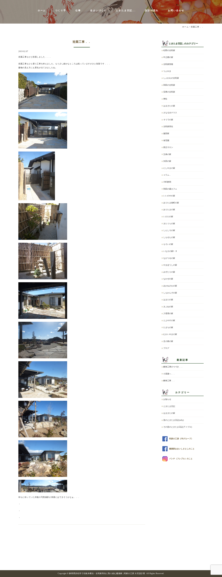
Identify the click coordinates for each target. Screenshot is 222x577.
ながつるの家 (169, 258)
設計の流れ (152, 10)
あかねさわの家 (170, 286)
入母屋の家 (168, 313)
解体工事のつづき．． (173, 367)
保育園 (166, 140)
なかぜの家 (168, 279)
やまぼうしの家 (170, 265)
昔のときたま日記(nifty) (173, 420)
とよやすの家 (169, 320)
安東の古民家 (169, 92)
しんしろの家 (169, 230)
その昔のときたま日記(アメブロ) (177, 427)
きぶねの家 (168, 306)
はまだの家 (168, 299)
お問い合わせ (176, 10)
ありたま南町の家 (171, 203)
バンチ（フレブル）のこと (181, 459)
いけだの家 (168, 216)
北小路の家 (168, 341)
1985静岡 (167, 182)
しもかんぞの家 (170, 293)
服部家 (166, 133)
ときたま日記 (169, 406)
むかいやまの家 (170, 334)
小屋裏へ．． (169, 374)
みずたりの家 (169, 272)
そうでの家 (168, 120)
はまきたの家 (169, 106)
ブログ (166, 348)
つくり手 (60, 10)
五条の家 (167, 154)
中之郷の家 (168, 57)
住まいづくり (98, 10)
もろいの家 (168, 244)
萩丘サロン (168, 147)
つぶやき (167, 71)
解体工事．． (169, 380)
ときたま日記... (126, 10)
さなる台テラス (170, 113)
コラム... (167, 175)
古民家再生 (168, 126)
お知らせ (167, 399)
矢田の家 (167, 161)
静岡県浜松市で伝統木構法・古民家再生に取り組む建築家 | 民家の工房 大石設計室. (107, 573)
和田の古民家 (169, 85)
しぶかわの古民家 (171, 78)
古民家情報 (168, 64)
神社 (165, 99)
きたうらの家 (169, 223)
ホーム (42, 10)
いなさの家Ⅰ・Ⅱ (170, 251)
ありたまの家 (169, 209)
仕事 (78, 10)
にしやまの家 (169, 168)
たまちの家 (168, 327)
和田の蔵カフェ (170, 189)
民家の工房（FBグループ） (181, 439)
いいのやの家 (169, 196)
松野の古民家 (169, 50)
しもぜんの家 (169, 237)
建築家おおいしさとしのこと (182, 449)
